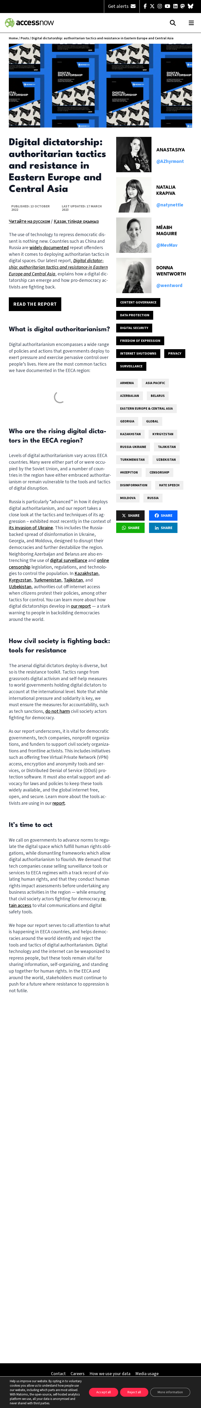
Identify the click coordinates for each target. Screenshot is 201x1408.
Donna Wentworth (171, 271)
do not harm (57, 711)
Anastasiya (170, 150)
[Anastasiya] (133, 154)
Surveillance (131, 366)
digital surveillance (68, 560)
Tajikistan (73, 580)
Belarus (158, 395)
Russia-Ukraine (133, 447)
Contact (58, 1374)
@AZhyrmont (170, 161)
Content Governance (138, 302)
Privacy (174, 353)
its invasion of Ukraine (31, 528)
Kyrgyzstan (20, 580)
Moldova (128, 498)
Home (13, 38)
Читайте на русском (29, 221)
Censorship (159, 472)
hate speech (169, 485)
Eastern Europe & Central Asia (146, 408)
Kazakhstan (86, 573)
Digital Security (134, 328)
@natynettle (169, 205)
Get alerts (118, 6)
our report (81, 606)
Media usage (147, 1374)
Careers (78, 1374)
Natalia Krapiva (166, 190)
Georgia (127, 421)
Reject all (134, 1392)
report (58, 803)
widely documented (49, 247)
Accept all (103, 1392)
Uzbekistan (20, 587)
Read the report (35, 304)
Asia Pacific (155, 383)
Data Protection (134, 315)
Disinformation (133, 485)
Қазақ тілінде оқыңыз (76, 221)
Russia (153, 498)
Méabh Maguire (166, 231)
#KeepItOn (129, 472)
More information (170, 1392)
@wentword (169, 285)
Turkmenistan (47, 580)
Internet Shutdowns (138, 353)
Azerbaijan (129, 395)
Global (152, 421)
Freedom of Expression (140, 340)
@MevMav (166, 245)
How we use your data (109, 1374)
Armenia (127, 383)
